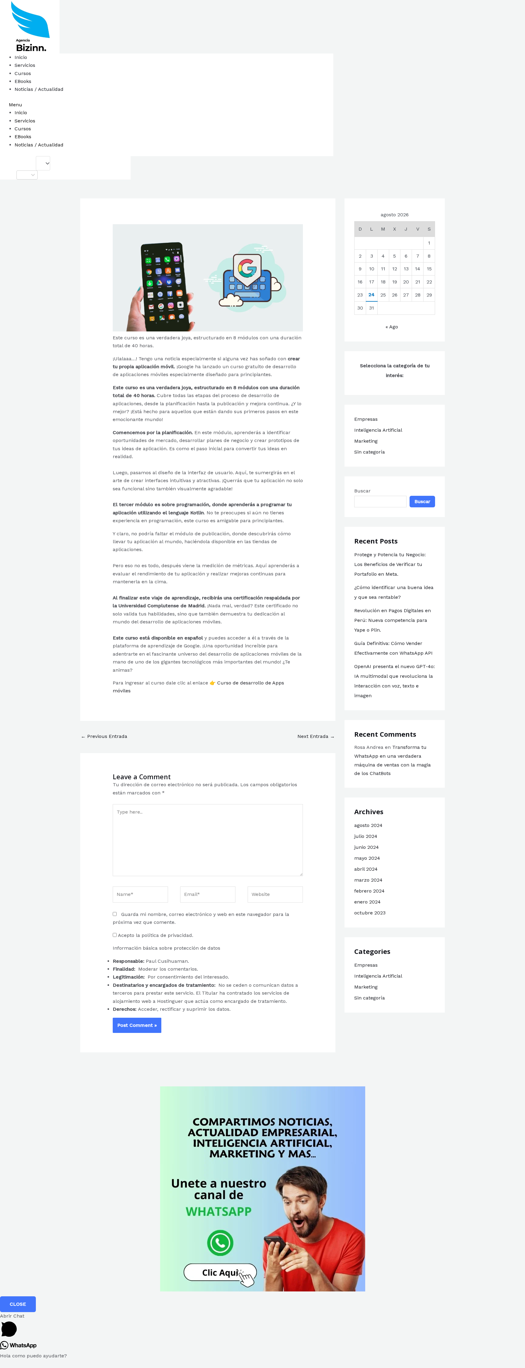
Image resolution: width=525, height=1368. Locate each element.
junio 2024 (366, 847)
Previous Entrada (104, 736)
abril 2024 (366, 869)
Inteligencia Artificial (378, 430)
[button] (181, 105)
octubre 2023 (370, 913)
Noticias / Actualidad (39, 89)
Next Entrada (316, 736)
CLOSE (18, 1304)
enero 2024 (367, 902)
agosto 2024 (368, 825)
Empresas (366, 419)
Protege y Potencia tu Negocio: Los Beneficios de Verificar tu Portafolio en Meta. (390, 564)
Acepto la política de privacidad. (155, 935)
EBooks (23, 81)
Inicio (21, 57)
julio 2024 (365, 836)
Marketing (366, 441)
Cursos (23, 73)
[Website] (275, 896)
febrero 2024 (369, 891)
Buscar (362, 491)
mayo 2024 (367, 858)
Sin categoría (369, 452)
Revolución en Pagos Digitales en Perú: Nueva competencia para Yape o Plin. (392, 620)
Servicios (25, 65)
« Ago (392, 327)
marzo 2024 (368, 880)
